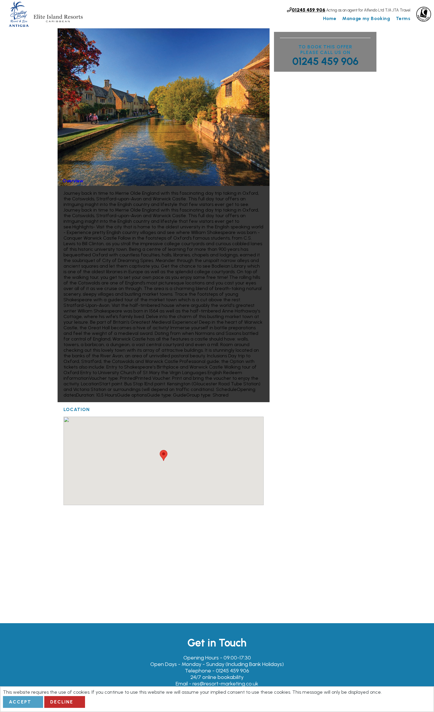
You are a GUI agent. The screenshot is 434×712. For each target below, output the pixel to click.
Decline (61, 702)
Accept (20, 702)
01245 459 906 (325, 61)
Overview (73, 181)
